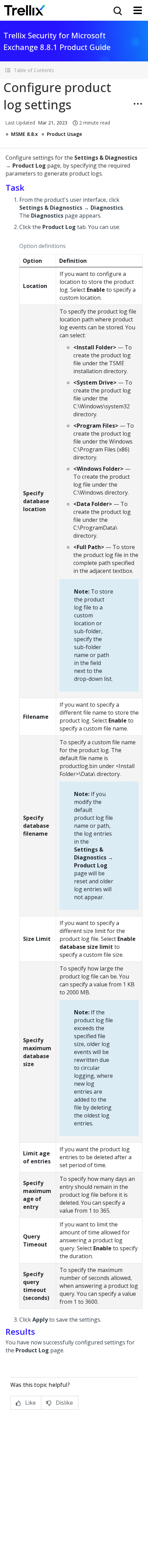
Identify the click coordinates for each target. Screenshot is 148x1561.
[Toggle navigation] (138, 10)
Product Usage (64, 134)
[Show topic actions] (138, 104)
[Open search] (117, 10)
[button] (74, 70)
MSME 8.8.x (24, 134)
